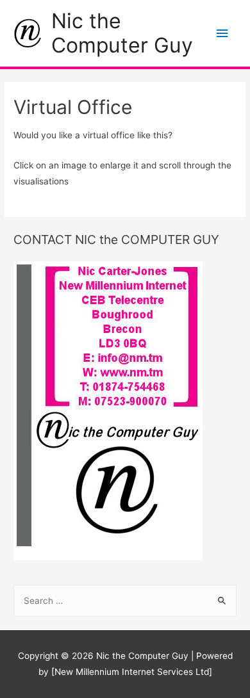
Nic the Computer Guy (122, 33)
